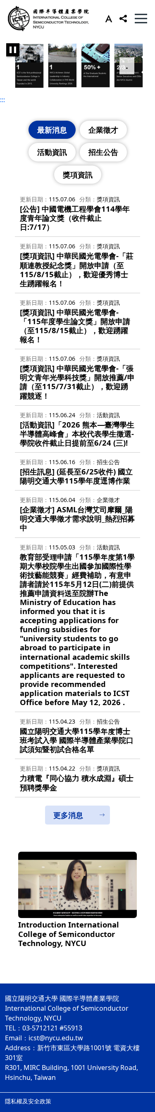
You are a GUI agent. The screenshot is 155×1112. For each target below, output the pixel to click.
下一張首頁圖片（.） (144, 66)
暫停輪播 (12, 49)
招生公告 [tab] (103, 152)
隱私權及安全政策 (28, 1101)
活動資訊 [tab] (52, 152)
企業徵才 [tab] (103, 130)
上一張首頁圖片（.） (10, 66)
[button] (107, 18)
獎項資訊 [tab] (78, 175)
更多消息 (68, 815)
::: (2, 99)
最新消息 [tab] (52, 130)
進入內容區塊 (20, 4)
